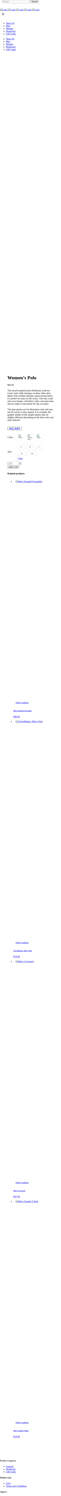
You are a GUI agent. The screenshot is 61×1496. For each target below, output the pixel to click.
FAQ (8, 1483)
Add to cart (13, 467)
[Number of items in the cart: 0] (3, 14)
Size (10, 451)
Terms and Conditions (16, 1486)
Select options (22, 702)
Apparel (9, 1466)
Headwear (11, 1469)
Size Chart (14, 428)
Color (10, 437)
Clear (20, 458)
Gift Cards (11, 1471)
